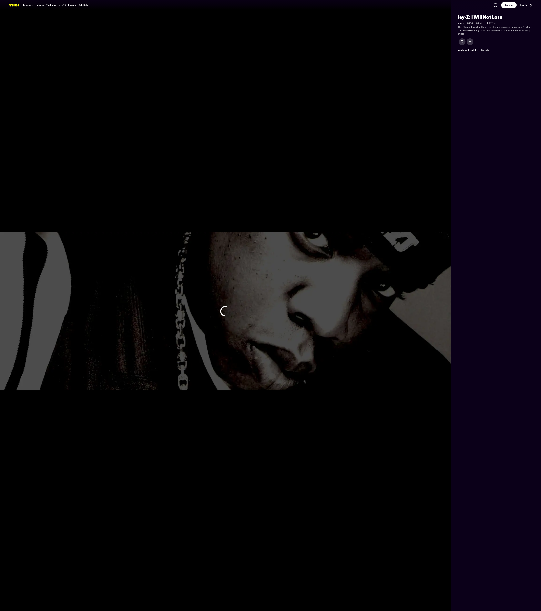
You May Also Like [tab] (468, 50)
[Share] (470, 41)
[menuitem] (29, 5)
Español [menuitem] (72, 5)
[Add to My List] (462, 41)
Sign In (523, 5)
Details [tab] (485, 50)
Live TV (62, 5)
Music (461, 23)
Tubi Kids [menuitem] (83, 5)
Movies (40, 5)
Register (509, 5)
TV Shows (51, 5)
